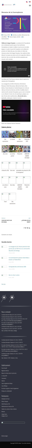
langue (14, 37)
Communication (5, 38)
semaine (18, 37)
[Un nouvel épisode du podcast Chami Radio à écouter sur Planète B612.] (4, 259)
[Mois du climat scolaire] (4, 277)
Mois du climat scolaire (14, 275)
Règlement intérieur (5, 370)
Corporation (4, 378)
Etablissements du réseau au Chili (8, 406)
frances (11, 37)
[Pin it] (27, 228)
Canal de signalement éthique (7, 383)
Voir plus (4, 284)
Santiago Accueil (5, 416)
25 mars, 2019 (6, 35)
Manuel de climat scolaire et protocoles (9, 373)
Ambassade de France (6, 399)
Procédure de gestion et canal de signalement (10, 388)
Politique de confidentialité (7, 391)
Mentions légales (5, 436)
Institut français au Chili (6, 404)
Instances (3, 381)
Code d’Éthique (4, 386)
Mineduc (3, 411)
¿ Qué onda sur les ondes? (25, 221)
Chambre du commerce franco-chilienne (9, 409)
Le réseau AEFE (4, 376)
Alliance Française (5, 401)
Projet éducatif (4, 368)
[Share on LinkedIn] (29, 228)
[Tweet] (25, 228)
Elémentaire (24, 35)
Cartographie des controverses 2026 (17, 266)
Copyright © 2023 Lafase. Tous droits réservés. (20, 443)
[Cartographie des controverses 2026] (4, 268)
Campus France (4, 414)
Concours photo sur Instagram (7, 221)
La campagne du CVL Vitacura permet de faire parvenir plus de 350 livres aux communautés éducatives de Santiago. (19, 248)
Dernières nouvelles (17, 35)
